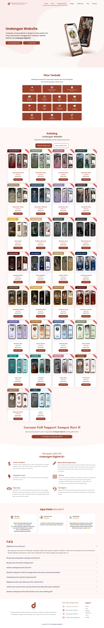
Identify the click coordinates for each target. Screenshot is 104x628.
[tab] (43, 145)
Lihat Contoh (18, 179)
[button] (14, 43)
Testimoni (80, 3)
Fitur (52, 3)
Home (46, 3)
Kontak (94, 3)
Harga (72, 3)
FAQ (88, 3)
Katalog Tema (61, 3)
